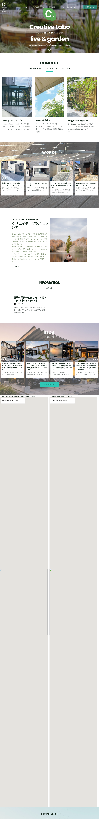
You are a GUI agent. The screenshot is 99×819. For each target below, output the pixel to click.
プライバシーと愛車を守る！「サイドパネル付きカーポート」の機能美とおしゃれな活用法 (37, 367)
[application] (79, 7)
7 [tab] (50, 198)
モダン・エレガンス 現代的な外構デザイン (12, 184)
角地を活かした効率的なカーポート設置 (86, 184)
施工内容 (36, 7)
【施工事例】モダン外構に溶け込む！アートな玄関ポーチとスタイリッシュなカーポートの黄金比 (61, 367)
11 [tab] (58, 198)
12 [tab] (60, 198)
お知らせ (61, 7)
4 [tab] (45, 198)
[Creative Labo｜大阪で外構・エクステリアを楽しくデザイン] (4, 7)
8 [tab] (52, 198)
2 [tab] (41, 198)
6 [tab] (49, 198)
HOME (27, 7)
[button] (90, 7)
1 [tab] (39, 198)
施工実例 (52, 7)
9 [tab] (54, 198)
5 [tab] (47, 198)
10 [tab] (56, 198)
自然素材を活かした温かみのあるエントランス (61, 184)
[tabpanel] (12, 178)
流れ (43, 7)
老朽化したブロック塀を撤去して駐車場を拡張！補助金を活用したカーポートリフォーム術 (12, 367)
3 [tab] (43, 198)
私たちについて (72, 7)
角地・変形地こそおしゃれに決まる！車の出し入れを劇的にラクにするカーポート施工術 (86, 367)
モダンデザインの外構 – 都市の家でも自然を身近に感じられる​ (37, 185)
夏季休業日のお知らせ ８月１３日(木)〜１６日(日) (30, 299)
